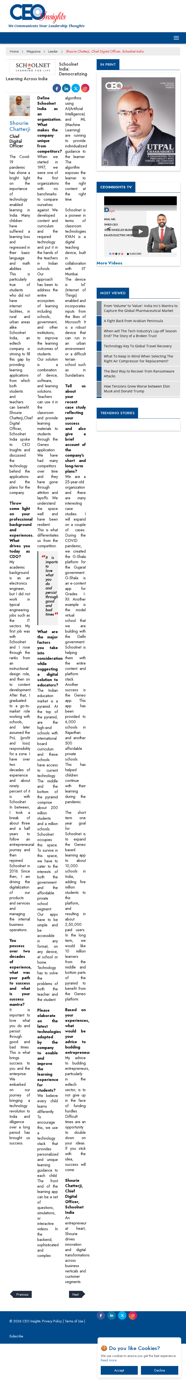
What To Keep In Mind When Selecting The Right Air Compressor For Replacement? (138, 358)
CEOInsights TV (116, 187)
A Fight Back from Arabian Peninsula (133, 320)
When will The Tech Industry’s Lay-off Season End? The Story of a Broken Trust (140, 333)
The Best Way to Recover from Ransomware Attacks (139, 373)
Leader (53, 51)
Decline (159, 1370)
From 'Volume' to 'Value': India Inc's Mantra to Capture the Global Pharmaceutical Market (141, 308)
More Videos (109, 263)
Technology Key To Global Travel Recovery (138, 346)
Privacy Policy (52, 1321)
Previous (22, 1294)
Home (14, 51)
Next (75, 1294)
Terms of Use (74, 1321)
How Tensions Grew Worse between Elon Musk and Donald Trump (137, 388)
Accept (119, 1370)
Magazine (33, 51)
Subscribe (16, 1336)
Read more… (110, 1360)
